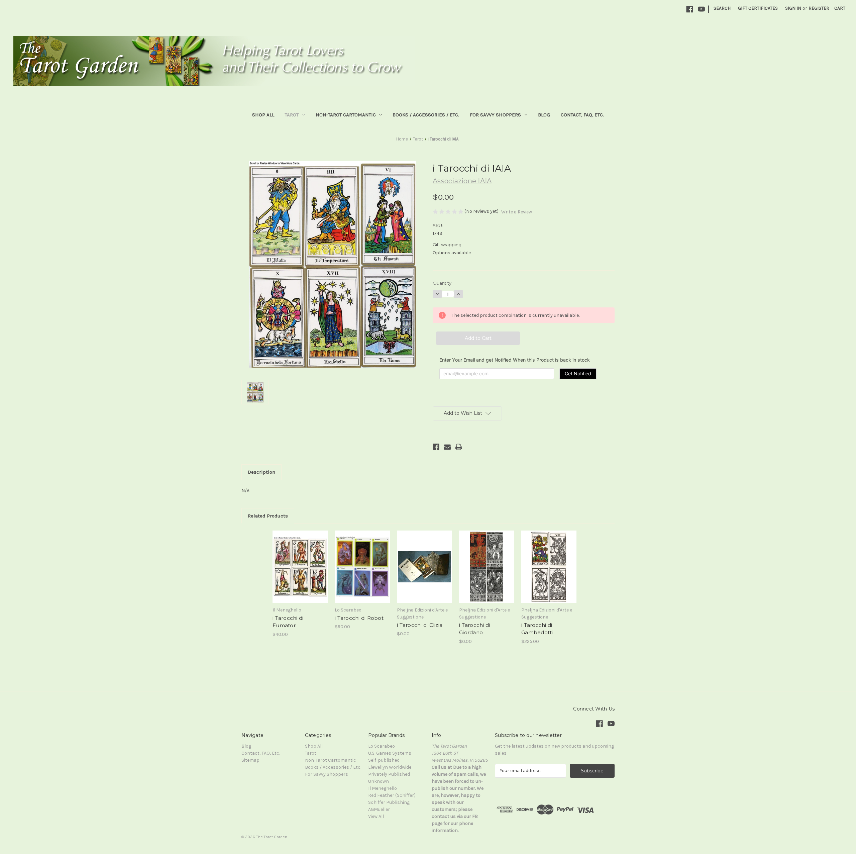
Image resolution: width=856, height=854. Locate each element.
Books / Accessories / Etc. (426, 115)
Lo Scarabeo (381, 746)
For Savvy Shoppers (495, 115)
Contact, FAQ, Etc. (582, 115)
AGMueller (379, 809)
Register (819, 8)
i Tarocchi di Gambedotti (537, 629)
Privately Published (389, 774)
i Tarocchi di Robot (359, 618)
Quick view (292, 539)
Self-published (384, 760)
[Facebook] (689, 9)
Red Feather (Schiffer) (392, 795)
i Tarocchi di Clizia (419, 625)
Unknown (378, 781)
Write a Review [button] (516, 212)
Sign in (793, 8)
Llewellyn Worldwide (389, 767)
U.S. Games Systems (389, 753)
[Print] (458, 447)
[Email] (447, 447)
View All (376, 816)
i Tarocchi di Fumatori (288, 622)
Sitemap (250, 760)
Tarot (292, 115)
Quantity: (442, 283)
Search (722, 8)
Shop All (263, 115)
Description (261, 472)
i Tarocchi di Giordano (474, 629)
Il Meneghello (382, 788)
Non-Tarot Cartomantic (346, 115)
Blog (544, 115)
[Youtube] (701, 9)
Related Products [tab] (268, 516)
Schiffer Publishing (389, 802)
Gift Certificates (758, 8)
